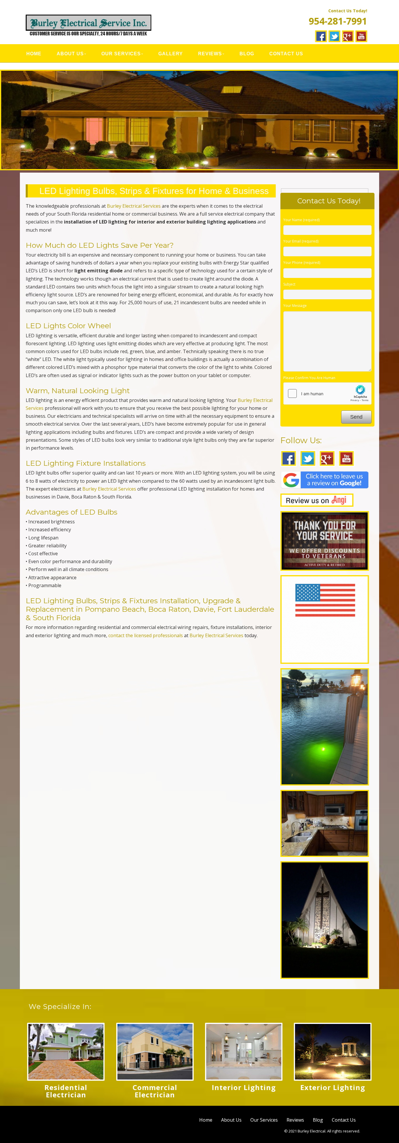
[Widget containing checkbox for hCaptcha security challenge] (327, 393)
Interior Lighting (244, 1087)
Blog (247, 53)
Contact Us (286, 53)
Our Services (121, 53)
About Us (70, 53)
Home (33, 53)
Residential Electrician (65, 1090)
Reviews (210, 53)
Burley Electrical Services (134, 206)
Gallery (170, 53)
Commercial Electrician (155, 1090)
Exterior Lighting (332, 1087)
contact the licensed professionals (145, 635)
